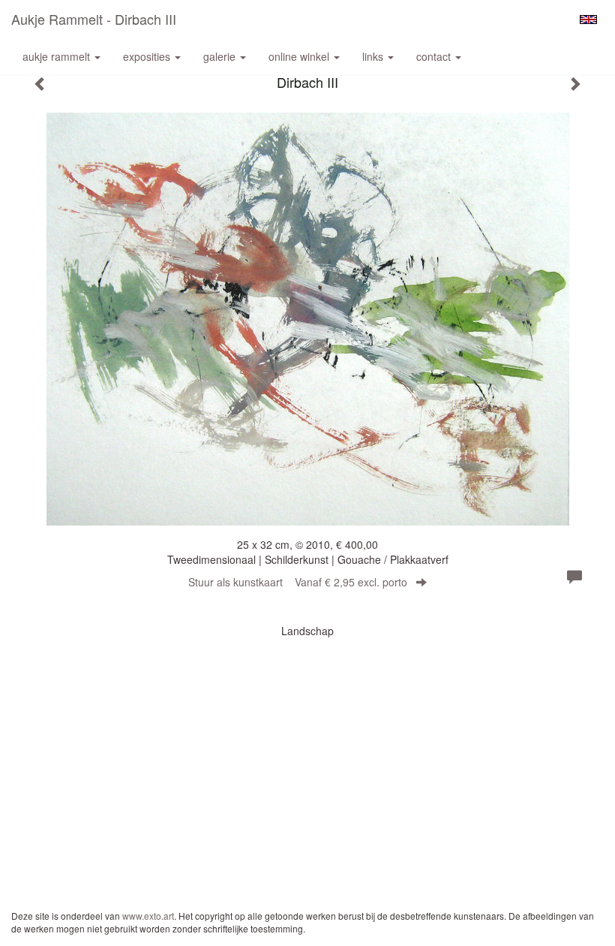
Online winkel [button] (300, 56)
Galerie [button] (220, 56)
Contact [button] (435, 56)
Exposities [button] (148, 56)
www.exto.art (148, 915)
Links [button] (374, 56)
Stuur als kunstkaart (297, 581)
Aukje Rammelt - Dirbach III (93, 19)
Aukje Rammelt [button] (57, 56)
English (588, 19)
